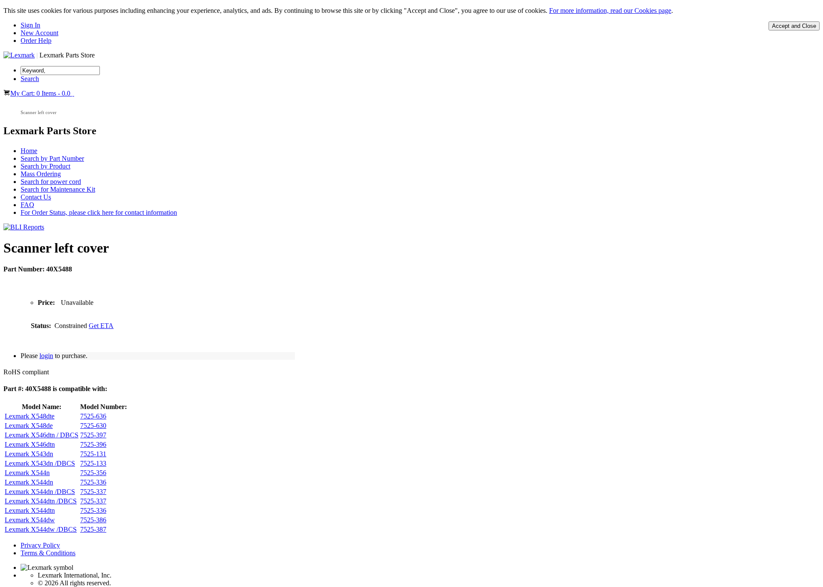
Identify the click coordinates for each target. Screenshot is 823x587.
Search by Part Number (52, 158)
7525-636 (93, 416)
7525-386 (93, 520)
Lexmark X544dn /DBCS (40, 491)
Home (29, 150)
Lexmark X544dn (29, 482)
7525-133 (93, 463)
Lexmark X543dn (29, 454)
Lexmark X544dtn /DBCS (41, 501)
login (46, 355)
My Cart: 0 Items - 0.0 (41, 93)
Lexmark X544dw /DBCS (41, 529)
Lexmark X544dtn (30, 510)
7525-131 (93, 454)
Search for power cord (51, 181)
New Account (39, 32)
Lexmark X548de (29, 425)
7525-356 (93, 472)
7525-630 (93, 425)
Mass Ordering (41, 174)
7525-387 (93, 529)
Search (30, 78)
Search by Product (45, 166)
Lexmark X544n (27, 472)
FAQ (27, 204)
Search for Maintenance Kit (58, 189)
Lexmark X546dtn (30, 444)
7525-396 (93, 444)
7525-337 (93, 491)
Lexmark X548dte (29, 416)
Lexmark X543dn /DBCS (40, 463)
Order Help (36, 40)
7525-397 (93, 435)
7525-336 (93, 482)
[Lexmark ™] (19, 55)
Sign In (30, 25)
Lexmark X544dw (30, 520)
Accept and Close (794, 26)
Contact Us (36, 197)
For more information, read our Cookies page (610, 10)
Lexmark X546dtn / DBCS (41, 435)
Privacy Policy (40, 545)
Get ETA (101, 325)
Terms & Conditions (48, 553)
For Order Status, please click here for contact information (99, 212)
